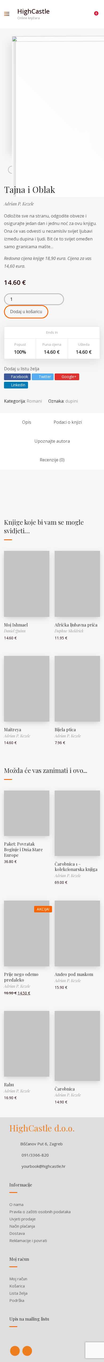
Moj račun (18, 1278)
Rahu (9, 1084)
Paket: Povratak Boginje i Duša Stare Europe (23, 849)
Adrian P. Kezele (19, 204)
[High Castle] (15, 1351)
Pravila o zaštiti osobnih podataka (40, 1211)
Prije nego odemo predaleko (21, 977)
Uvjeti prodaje (22, 1218)
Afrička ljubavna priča (76, 625)
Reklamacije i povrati (28, 1240)
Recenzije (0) (52, 460)
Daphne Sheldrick (69, 630)
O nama (16, 1204)
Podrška (16, 1300)
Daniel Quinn (15, 630)
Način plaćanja (22, 1226)
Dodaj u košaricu (26, 311)
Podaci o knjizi (68, 422)
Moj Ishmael (16, 625)
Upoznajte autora (52, 441)
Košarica (17, 1286)
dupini (71, 401)
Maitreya (12, 729)
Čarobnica (65, 1089)
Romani (34, 401)
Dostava (17, 1233)
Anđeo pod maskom (74, 974)
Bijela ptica (65, 729)
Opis (26, 422)
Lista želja (18, 1293)
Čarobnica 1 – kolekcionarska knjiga (76, 866)
